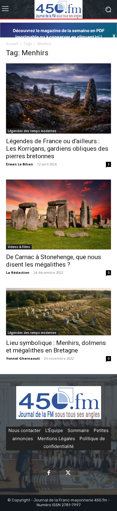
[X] (68, 473)
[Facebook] (48, 473)
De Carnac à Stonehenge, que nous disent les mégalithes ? (53, 260)
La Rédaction (17, 272)
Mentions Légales (56, 438)
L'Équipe (54, 430)
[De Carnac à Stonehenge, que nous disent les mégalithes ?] (58, 214)
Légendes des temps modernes (32, 131)
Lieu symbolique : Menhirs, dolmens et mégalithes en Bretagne (56, 346)
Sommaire (78, 430)
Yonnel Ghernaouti (23, 358)
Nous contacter (24, 430)
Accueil (12, 43)
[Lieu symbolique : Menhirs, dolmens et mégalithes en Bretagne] (58, 312)
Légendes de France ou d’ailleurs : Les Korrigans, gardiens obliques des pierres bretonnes (57, 149)
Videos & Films (19, 247)
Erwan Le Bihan (19, 164)
